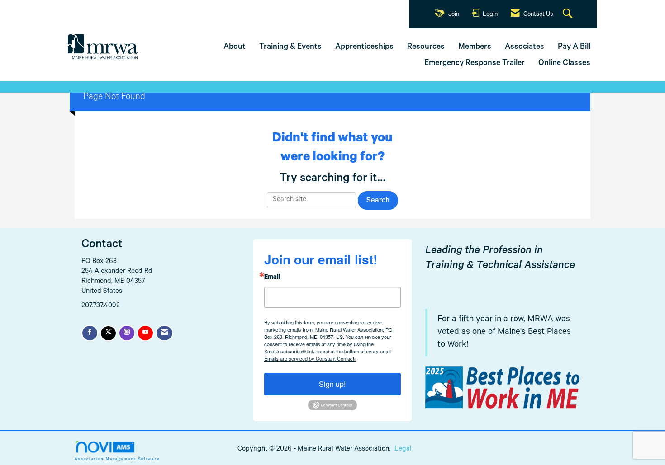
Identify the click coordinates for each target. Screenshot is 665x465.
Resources (426, 47)
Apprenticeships (364, 47)
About (234, 47)
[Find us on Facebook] (89, 333)
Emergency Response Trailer (474, 63)
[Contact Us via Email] (164, 333)
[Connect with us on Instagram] (127, 333)
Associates (524, 47)
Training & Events (290, 47)
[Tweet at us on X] (108, 333)
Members (474, 47)
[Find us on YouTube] (145, 333)
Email (272, 278)
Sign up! (332, 384)
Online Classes (564, 63)
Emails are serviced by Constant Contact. (310, 358)
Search (378, 201)
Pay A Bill (574, 47)
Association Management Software (117, 459)
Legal (403, 449)
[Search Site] (569, 14)
